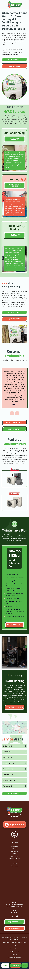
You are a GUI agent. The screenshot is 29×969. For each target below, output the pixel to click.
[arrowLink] (12, 413)
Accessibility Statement (14, 957)
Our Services (14, 846)
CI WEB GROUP (22, 942)
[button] (24, 965)
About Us (14, 848)
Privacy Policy (14, 946)
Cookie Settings (14, 951)
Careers (14, 863)
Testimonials (14, 856)
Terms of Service (14, 949)
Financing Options (14, 858)
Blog (14, 853)
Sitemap (14, 954)
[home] (14, 4)
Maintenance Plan (14, 861)
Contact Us (14, 851)
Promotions (14, 866)
